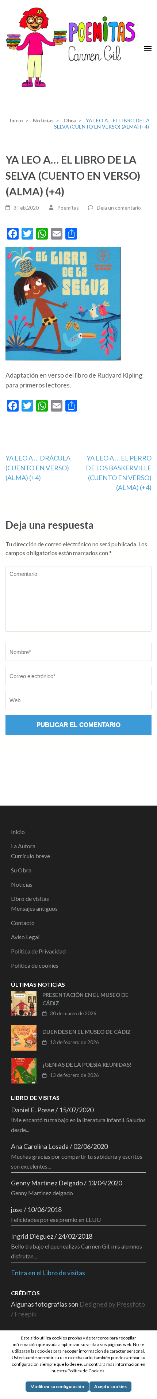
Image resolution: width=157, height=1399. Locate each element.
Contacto (23, 922)
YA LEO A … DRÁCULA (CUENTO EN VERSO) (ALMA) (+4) (37, 468)
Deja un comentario (119, 208)
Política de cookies (34, 965)
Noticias (21, 884)
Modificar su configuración (57, 1386)
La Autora (23, 845)
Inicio (18, 831)
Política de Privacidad (38, 951)
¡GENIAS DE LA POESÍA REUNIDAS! (87, 1064)
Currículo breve (30, 855)
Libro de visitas (30, 898)
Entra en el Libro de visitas (48, 1273)
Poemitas (68, 208)
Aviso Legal (25, 936)
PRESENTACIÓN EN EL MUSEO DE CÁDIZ (85, 998)
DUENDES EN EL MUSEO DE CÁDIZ (86, 1031)
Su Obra (21, 870)
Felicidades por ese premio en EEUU (56, 1219)
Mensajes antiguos (34, 908)
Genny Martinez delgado (42, 1192)
